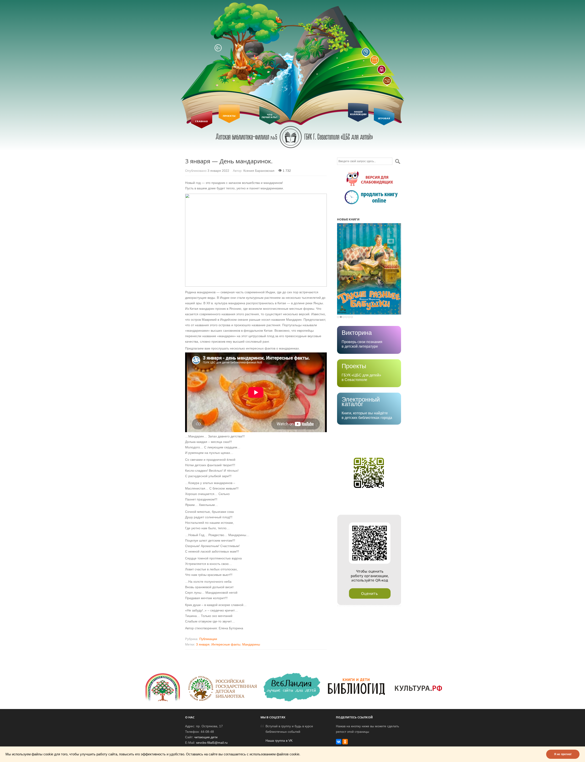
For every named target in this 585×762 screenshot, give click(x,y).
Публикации (208, 639)
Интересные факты (225, 644)
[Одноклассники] (345, 741)
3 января (203, 644)
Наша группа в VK (279, 740)
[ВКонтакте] (338, 741)
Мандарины (251, 644)
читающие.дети (206, 737)
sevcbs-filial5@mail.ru (212, 742)
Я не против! (563, 754)
